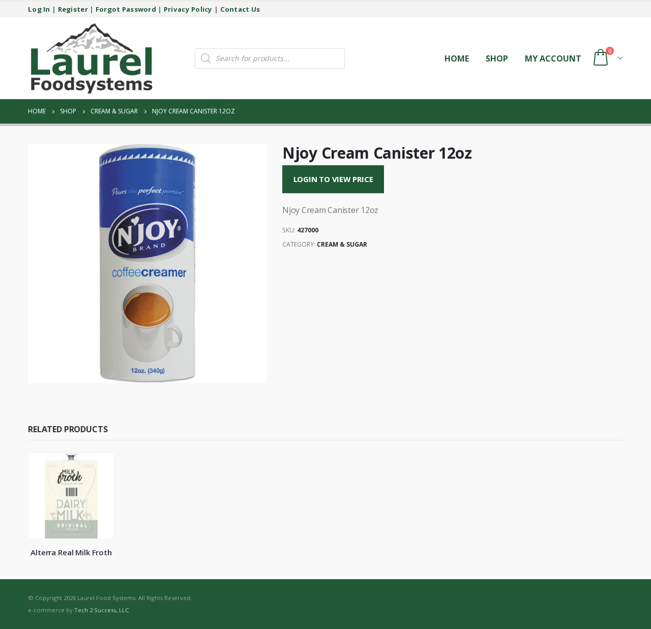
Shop (497, 58)
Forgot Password (126, 9)
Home (457, 58)
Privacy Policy (188, 9)
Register (73, 9)
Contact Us (240, 9)
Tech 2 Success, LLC (101, 610)
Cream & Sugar (342, 244)
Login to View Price (333, 179)
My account (553, 58)
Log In (39, 9)
